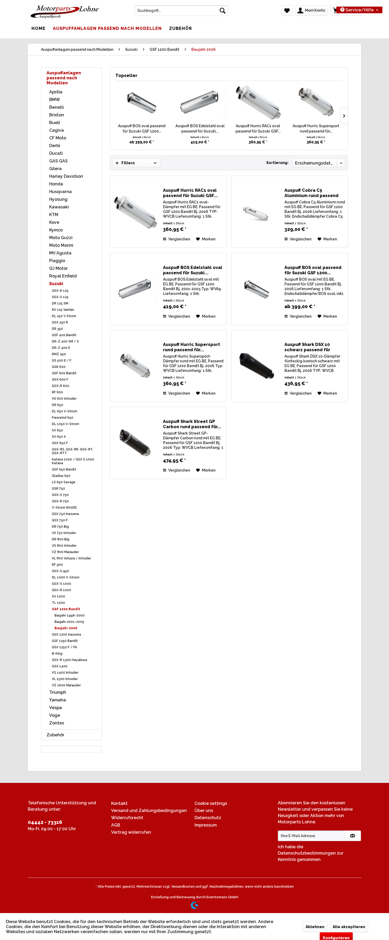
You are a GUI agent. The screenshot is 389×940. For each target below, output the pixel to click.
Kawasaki (59, 206)
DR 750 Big (60, 526)
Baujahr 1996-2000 (70, 615)
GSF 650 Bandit (64, 469)
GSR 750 (58, 488)
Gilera (55, 168)
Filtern (128, 163)
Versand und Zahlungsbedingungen (149, 810)
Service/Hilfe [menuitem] (360, 9)
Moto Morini (61, 245)
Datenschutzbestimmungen (307, 853)
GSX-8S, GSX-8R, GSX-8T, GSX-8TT (72, 451)
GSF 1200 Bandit (66, 609)
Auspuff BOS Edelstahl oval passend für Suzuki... (199, 128)
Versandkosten (183, 886)
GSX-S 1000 (61, 584)
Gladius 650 (61, 476)
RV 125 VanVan (63, 310)
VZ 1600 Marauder (66, 685)
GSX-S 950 (60, 571)
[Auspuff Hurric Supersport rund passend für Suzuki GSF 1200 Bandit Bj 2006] (316, 102)
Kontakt (119, 803)
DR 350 (57, 329)
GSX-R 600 (60, 386)
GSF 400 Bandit (64, 335)
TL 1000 (58, 603)
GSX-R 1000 (61, 590)
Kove (54, 222)
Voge (54, 715)
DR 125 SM (60, 303)
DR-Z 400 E (61, 348)
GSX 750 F (60, 520)
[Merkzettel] (287, 10)
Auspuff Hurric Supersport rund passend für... (316, 128)
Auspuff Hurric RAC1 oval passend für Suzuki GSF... (258, 128)
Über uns (204, 810)
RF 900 (57, 565)
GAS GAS (58, 160)
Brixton (56, 114)
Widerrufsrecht (127, 817)
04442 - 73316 (45, 822)
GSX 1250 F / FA (64, 647)
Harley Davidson (66, 176)
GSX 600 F (60, 379)
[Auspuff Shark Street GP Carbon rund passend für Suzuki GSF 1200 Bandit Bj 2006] (135, 442)
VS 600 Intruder (64, 398)
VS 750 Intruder (64, 533)
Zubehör (55, 734)
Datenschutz (208, 817)
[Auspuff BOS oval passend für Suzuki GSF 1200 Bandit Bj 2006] (141, 102)
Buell (54, 122)
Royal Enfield (63, 276)
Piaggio (57, 260)
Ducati (56, 153)
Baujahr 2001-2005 (69, 622)
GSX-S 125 (60, 297)
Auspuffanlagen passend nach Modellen (64, 77)
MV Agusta (60, 252)
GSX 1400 (59, 666)
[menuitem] (181, 10)
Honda (56, 183)
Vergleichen (179, 239)
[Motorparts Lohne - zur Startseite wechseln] (64, 12)
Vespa (55, 707)
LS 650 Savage (63, 482)
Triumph (57, 692)
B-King (57, 653)
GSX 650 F (60, 443)
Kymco (56, 229)
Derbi (54, 145)
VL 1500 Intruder (65, 679)
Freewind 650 (62, 417)
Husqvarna (60, 191)
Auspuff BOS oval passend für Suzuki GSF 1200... (141, 128)
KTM (53, 214)
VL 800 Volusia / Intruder (71, 558)
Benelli (56, 107)
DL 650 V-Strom (64, 411)
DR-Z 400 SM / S (65, 341)
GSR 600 (59, 367)
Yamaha (57, 699)
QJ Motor (58, 268)
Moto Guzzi (61, 237)
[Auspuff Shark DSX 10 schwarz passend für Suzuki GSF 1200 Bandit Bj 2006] (256, 365)
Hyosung (58, 199)
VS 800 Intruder (64, 545)
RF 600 (57, 392)
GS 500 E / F (61, 360)
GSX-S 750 (60, 495)
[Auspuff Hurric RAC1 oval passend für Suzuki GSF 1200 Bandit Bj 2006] (258, 102)
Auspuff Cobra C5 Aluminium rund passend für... (311, 193)
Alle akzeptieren (349, 927)
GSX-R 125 (60, 291)
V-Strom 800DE (64, 507)
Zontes (56, 722)
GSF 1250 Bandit (65, 641)
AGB (115, 825)
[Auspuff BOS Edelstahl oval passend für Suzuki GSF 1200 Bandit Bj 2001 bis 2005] (200, 102)
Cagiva (56, 130)
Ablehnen (315, 927)
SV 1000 (58, 596)
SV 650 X (59, 437)
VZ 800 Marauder (65, 552)
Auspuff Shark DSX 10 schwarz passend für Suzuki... (307, 347)
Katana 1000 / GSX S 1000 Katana (73, 461)
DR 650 (57, 405)
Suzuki (56, 283)
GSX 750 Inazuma (65, 514)
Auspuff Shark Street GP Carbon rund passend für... (192, 424)
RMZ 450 (59, 354)
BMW (54, 99)
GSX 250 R (60, 322)
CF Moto (57, 137)
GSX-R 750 (60, 501)
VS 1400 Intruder (65, 672)
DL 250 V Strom (64, 316)
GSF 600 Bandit (64, 373)
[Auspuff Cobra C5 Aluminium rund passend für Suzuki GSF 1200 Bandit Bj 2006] (256, 211)
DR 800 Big (60, 539)
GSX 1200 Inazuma (66, 634)
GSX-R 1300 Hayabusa (69, 660)
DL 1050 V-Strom (65, 424)
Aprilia (55, 91)
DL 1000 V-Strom (65, 577)
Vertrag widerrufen (131, 832)
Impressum (206, 825)
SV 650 (57, 430)
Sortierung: (277, 163)
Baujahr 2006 (66, 628)
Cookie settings (211, 803)
